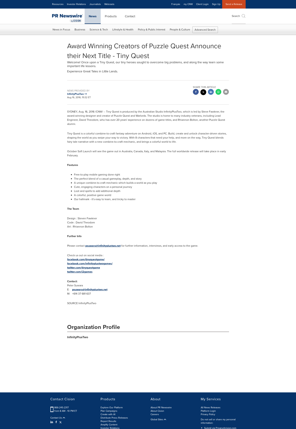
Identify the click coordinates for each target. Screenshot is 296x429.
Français (175, 4)
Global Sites (157, 419)
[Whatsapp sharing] (218, 92)
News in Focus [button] (61, 29)
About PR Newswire (161, 407)
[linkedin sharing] (211, 92)
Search (236, 16)
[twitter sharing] (203, 92)
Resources (58, 4)
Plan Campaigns (109, 411)
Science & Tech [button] (99, 29)
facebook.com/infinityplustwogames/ (90, 263)
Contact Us (56, 418)
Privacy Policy (208, 414)
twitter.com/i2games (79, 272)
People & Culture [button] (180, 29)
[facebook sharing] (196, 92)
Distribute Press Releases (114, 418)
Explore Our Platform (112, 407)
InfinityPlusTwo (77, 337)
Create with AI (108, 414)
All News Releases (210, 407)
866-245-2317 (61, 407)
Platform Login (208, 411)
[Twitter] (60, 422)
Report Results (108, 421)
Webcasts (109, 4)
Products (111, 16)
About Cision (157, 411)
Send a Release (234, 4)
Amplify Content (109, 424)
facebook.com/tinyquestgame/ (86, 259)
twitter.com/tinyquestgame (83, 268)
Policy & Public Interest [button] (151, 29)
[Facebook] (56, 422)
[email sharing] (226, 92)
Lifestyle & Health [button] (122, 29)
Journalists (95, 4)
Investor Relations (76, 4)
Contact (130, 16)
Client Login (202, 4)
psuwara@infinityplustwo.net (103, 246)
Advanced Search (205, 30)
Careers (155, 414)
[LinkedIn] (52, 422)
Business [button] (80, 29)
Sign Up (216, 4)
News (93, 16)
